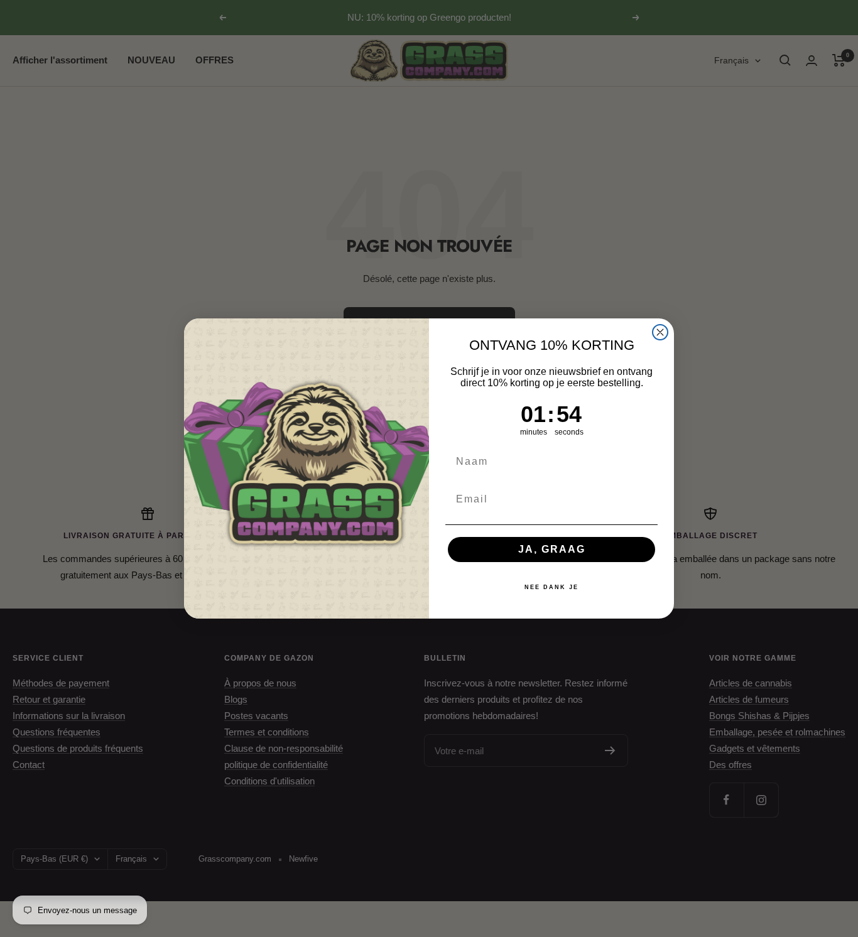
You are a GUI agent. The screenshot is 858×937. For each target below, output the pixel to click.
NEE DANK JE (551, 587)
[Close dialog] (660, 332)
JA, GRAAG (551, 549)
